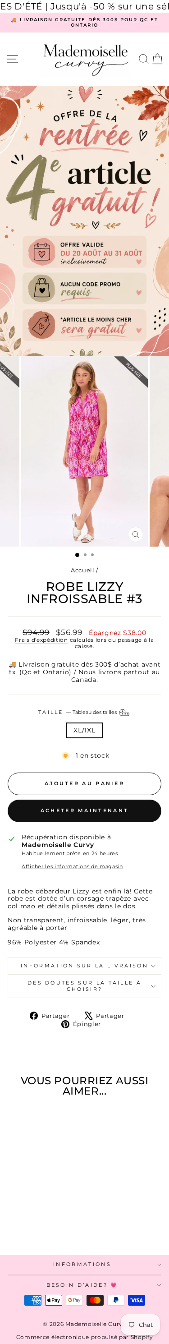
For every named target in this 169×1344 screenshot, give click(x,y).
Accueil (83, 570)
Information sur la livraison (84, 965)
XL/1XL (84, 730)
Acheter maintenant (84, 810)
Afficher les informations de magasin (72, 867)
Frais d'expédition (41, 640)
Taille (78, 712)
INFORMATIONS (82, 1264)
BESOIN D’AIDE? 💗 (82, 1285)
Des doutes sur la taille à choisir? (84, 986)
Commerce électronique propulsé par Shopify (84, 1337)
